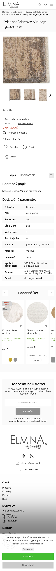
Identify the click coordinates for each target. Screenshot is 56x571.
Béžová (10, 360)
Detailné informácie (12, 139)
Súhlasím (28, 556)
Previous (5, 293)
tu (42, 544)
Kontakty (6, 491)
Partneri (6, 495)
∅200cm (42, 355)
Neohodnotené (25, 123)
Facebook (23, 456)
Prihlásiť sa (28, 411)
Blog (4, 499)
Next (51, 293)
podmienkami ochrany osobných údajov (28, 421)
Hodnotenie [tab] (27, 175)
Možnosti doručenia (17, 133)
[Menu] (51, 5)
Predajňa (6, 488)
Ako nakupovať (9, 533)
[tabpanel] (13, 332)
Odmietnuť (28, 565)
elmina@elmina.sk (30, 463)
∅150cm (32, 355)
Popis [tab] (12, 175)
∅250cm (37, 360)
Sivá (15, 360)
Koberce (30, 207)
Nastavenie (28, 549)
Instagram (32, 456)
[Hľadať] (39, 4)
